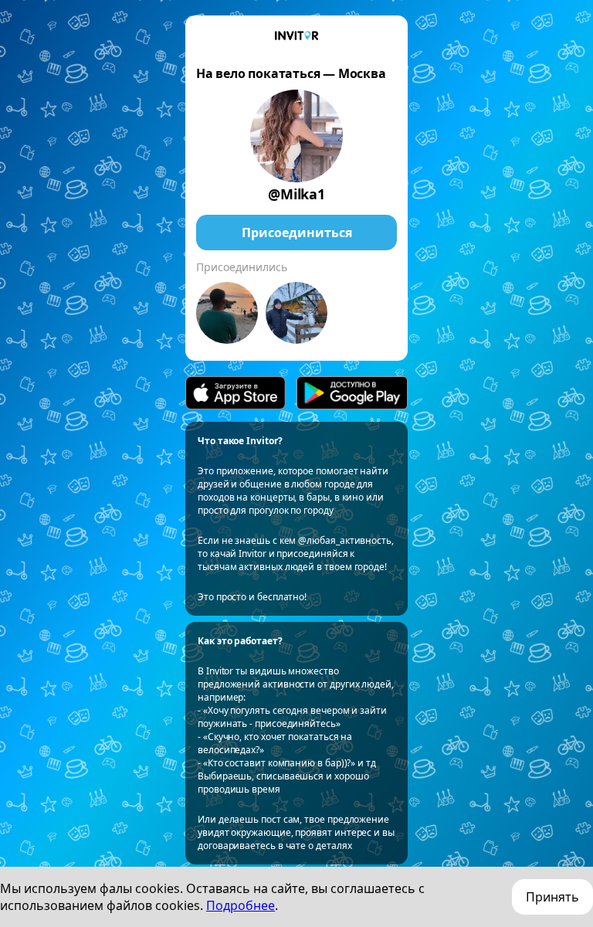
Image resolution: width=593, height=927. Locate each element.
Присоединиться (297, 232)
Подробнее (240, 905)
